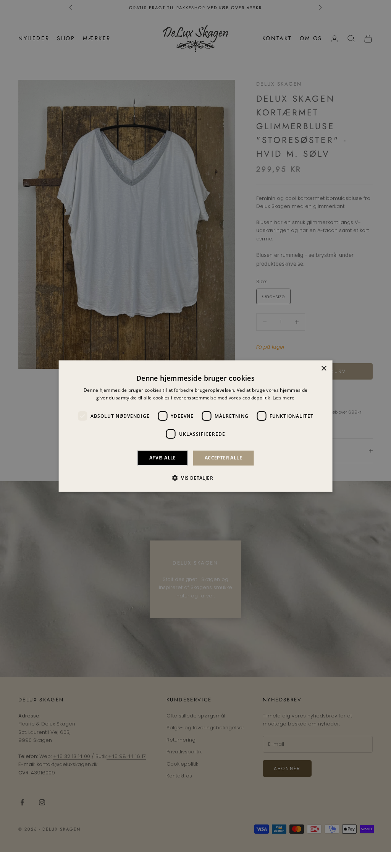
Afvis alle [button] (162, 457)
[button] (195, 477)
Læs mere (283, 397)
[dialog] (196, 426)
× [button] (323, 368)
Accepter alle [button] (223, 457)
